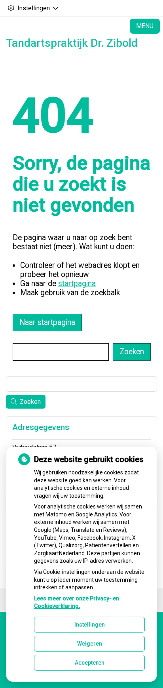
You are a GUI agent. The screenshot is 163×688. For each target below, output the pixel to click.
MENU (145, 26)
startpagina (77, 283)
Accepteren (89, 662)
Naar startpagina (47, 322)
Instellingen (89, 624)
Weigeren (89, 643)
